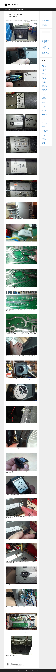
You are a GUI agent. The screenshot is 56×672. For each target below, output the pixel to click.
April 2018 (43, 81)
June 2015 (43, 118)
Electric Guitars (44, 19)
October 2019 (44, 66)
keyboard (11, 664)
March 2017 (44, 97)
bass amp (8, 664)
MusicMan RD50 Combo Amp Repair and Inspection (46, 46)
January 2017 (44, 99)
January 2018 (44, 85)
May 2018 (43, 79)
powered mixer (17, 664)
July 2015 (43, 117)
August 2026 (44, 62)
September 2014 (45, 130)
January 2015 (44, 125)
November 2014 (44, 127)
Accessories (44, 16)
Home (6, 9)
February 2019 (44, 73)
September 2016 (45, 105)
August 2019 (44, 69)
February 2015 (44, 123)
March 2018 (44, 82)
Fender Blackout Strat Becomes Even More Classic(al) (45, 53)
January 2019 (44, 74)
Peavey (14, 664)
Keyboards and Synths (10, 663)
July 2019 (43, 70)
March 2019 (44, 72)
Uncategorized (44, 25)
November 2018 (44, 77)
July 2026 (43, 64)
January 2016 (44, 110)
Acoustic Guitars (44, 17)
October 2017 (44, 87)
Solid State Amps (45, 22)
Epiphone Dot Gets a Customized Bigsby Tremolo (14, 666)
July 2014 (43, 132)
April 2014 (43, 136)
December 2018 (44, 76)
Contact (9, 9)
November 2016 (44, 102)
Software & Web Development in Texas (33, 670)
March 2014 (44, 138)
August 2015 (44, 115)
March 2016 (44, 107)
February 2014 (44, 139)
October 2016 (44, 103)
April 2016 (43, 106)
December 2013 (44, 142)
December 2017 (44, 86)
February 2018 (44, 83)
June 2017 (43, 93)
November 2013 (44, 143)
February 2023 (44, 65)
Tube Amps (44, 24)
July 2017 (43, 91)
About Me (14, 9)
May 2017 (43, 94)
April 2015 (43, 121)
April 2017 (43, 95)
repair (21, 664)
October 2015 (44, 113)
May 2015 (43, 119)
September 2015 (45, 114)
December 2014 (44, 126)
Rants (43, 21)
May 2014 (43, 135)
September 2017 (45, 89)
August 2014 (44, 131)
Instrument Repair (20, 9)
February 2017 (44, 98)
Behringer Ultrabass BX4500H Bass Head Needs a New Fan (15, 665)
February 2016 (44, 109)
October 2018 (44, 78)
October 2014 (44, 129)
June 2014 (43, 134)
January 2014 (44, 140)
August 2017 (44, 90)
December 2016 (44, 101)
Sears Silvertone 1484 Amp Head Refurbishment (45, 49)
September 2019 (45, 68)
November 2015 (44, 111)
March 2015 (44, 122)
